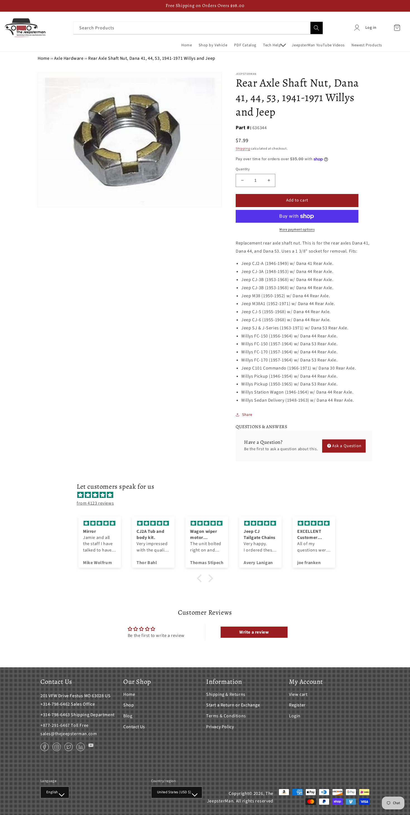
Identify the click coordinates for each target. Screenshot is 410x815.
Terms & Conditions (226, 716)
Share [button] (247, 415)
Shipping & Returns (225, 694)
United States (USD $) (174, 792)
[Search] (316, 28)
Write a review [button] (254, 632)
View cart (298, 694)
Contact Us (134, 727)
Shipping (243, 148)
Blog (127, 716)
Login (294, 716)
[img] (208, 495)
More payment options (297, 229)
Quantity (243, 169)
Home (43, 58)
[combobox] (198, 27)
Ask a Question (346, 446)
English (52, 792)
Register (297, 705)
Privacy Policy (220, 727)
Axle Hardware (69, 58)
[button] (274, 45)
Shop (128, 705)
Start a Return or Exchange (233, 705)
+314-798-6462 (55, 704)
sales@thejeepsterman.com (68, 734)
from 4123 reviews (95, 503)
